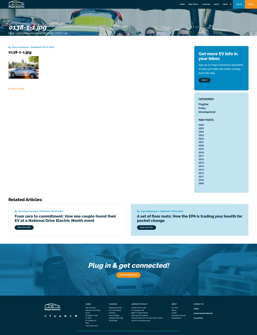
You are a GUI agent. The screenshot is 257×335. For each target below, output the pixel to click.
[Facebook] (50, 315)
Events (88, 313)
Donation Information (203, 313)
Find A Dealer (113, 320)
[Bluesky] (65, 315)
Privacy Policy (152, 331)
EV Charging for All (138, 310)
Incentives (112, 313)
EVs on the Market (115, 310)
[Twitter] (60, 315)
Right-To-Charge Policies (140, 313)
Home (11, 33)
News (225, 4)
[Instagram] (46, 315)
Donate (251, 4)
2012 (201, 173)
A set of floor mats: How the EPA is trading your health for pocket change (189, 218)
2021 (201, 142)
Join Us (239, 4)
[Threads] (70, 315)
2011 (201, 176)
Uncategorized (207, 111)
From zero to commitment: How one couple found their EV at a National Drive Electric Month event (65, 218)
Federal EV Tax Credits (93, 310)
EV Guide (88, 318)
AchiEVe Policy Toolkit (139, 308)
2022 (201, 138)
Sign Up (205, 80)
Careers (174, 313)
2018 (201, 152)
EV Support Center (92, 315)
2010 (201, 180)
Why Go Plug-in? (91, 308)
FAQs (87, 323)
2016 (201, 159)
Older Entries (17, 88)
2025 (201, 128)
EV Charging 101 (91, 320)
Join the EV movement (128, 275)
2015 (201, 162)
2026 (201, 125)
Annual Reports (177, 318)
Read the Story (24, 227)
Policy (202, 108)
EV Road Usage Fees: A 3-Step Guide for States (147, 318)
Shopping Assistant (115, 308)
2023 (201, 135)
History (174, 310)
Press (196, 309)
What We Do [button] (193, 4)
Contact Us (199, 304)
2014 (201, 166)
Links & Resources (92, 326)
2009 (201, 183)
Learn (182, 4)
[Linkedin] (55, 315)
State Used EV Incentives (140, 315)
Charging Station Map (116, 318)
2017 (201, 156)
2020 (201, 145)
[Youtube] (75, 315)
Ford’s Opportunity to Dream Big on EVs (35, 33)
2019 (201, 149)
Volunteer (198, 318)
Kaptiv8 (177, 331)
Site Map (161, 331)
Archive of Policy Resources (141, 320)
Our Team (175, 308)
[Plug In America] (29, 4)
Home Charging (114, 315)
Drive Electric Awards (178, 315)
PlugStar (206, 4)
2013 (201, 169)
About (216, 4)
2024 (201, 131)
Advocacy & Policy (139, 304)
